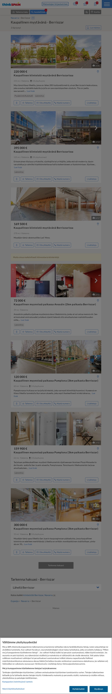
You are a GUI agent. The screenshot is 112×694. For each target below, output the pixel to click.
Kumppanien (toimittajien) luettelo (17, 682)
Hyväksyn (98, 689)
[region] (56, 666)
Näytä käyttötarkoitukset (13, 689)
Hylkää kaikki (78, 689)
